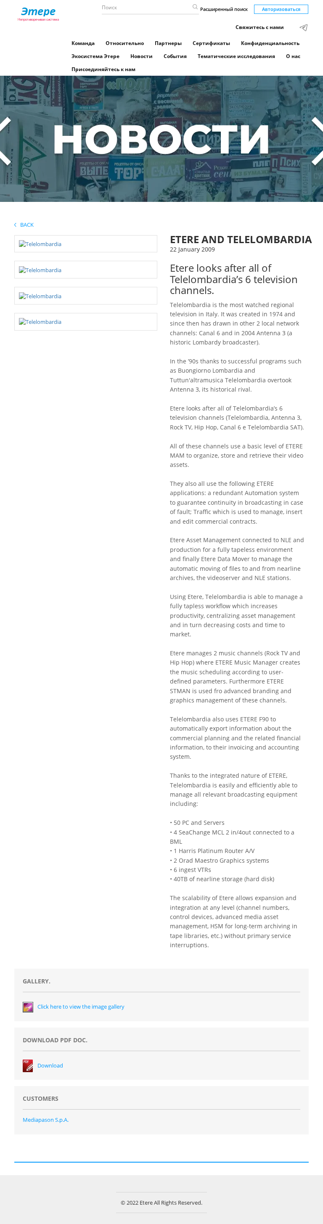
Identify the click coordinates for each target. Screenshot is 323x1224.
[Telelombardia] (40, 243)
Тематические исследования (236, 56)
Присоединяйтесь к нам (103, 69)
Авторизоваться (281, 9)
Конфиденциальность (270, 43)
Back (25, 224)
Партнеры (168, 43)
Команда (83, 43)
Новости (141, 56)
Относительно (125, 43)
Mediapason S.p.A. (46, 1119)
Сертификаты (211, 43)
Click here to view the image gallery (80, 1006)
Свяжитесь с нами (260, 27)
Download (50, 1065)
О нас (293, 56)
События (175, 56)
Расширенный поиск (224, 9)
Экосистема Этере (95, 56)
